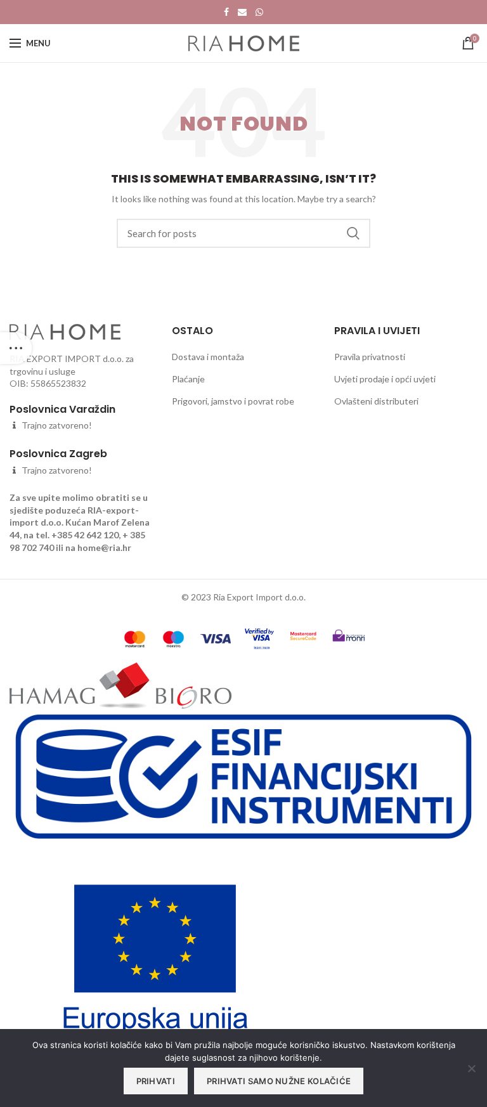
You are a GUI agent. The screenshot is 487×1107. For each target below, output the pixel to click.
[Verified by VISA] (259, 637)
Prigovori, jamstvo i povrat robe (233, 401)
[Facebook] (226, 12)
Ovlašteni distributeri (376, 401)
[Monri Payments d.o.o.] (348, 634)
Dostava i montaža (208, 356)
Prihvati (155, 1081)
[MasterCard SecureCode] (303, 634)
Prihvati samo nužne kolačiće (279, 1081)
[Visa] (215, 637)
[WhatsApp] (259, 12)
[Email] (242, 12)
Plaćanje (188, 378)
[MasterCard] (135, 637)
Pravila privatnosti (369, 356)
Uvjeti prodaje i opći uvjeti (385, 378)
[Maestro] (173, 637)
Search (353, 233)
